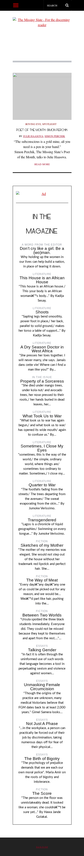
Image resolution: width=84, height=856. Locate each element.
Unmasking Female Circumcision (42, 686)
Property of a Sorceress (42, 381)
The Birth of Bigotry (42, 758)
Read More (42, 164)
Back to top (42, 847)
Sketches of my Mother (42, 545)
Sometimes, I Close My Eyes (42, 448)
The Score (42, 793)
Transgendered (42, 520)
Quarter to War (42, 485)
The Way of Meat (42, 580)
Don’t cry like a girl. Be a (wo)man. (42, 250)
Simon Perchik (55, 136)
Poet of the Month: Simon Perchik (42, 130)
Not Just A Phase (42, 723)
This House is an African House (42, 280)
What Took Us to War (42, 416)
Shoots (42, 312)
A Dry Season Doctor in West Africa (42, 349)
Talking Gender (42, 650)
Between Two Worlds (42, 615)
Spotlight (49, 124)
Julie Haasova (33, 136)
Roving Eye (33, 124)
